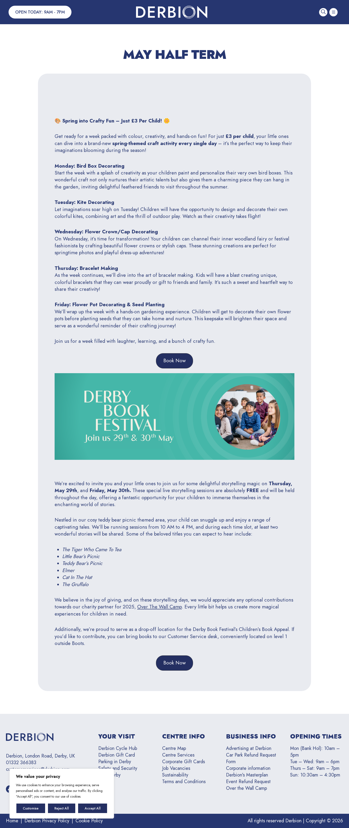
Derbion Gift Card (116, 755)
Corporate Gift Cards (183, 761)
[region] (61, 794)
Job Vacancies (176, 768)
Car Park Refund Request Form (251, 758)
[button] (174, 360)
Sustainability (175, 775)
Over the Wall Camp (246, 788)
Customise (30, 808)
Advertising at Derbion (248, 748)
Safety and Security (117, 768)
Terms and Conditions (184, 781)
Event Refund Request (248, 781)
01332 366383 (21, 762)
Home (12, 820)
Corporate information (248, 768)
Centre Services (178, 755)
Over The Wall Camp (159, 606)
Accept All (93, 808)
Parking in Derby (114, 761)
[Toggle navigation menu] (333, 12)
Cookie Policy (89, 820)
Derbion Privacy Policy (46, 820)
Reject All (61, 808)
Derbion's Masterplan (247, 775)
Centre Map (174, 748)
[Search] (323, 12)
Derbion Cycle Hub (117, 748)
